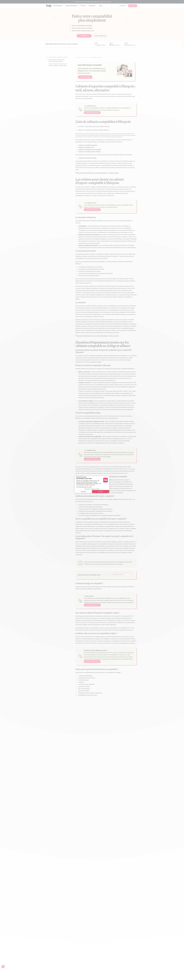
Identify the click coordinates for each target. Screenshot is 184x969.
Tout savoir (83, 491)
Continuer (100, 491)
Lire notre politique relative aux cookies (84, 487)
